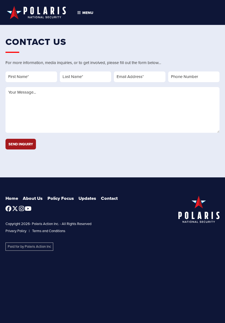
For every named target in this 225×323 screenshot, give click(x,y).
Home (11, 198)
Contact (109, 198)
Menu (87, 12)
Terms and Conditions (48, 230)
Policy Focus (60, 198)
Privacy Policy (15, 230)
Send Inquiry (21, 144)
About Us (33, 198)
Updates (87, 198)
